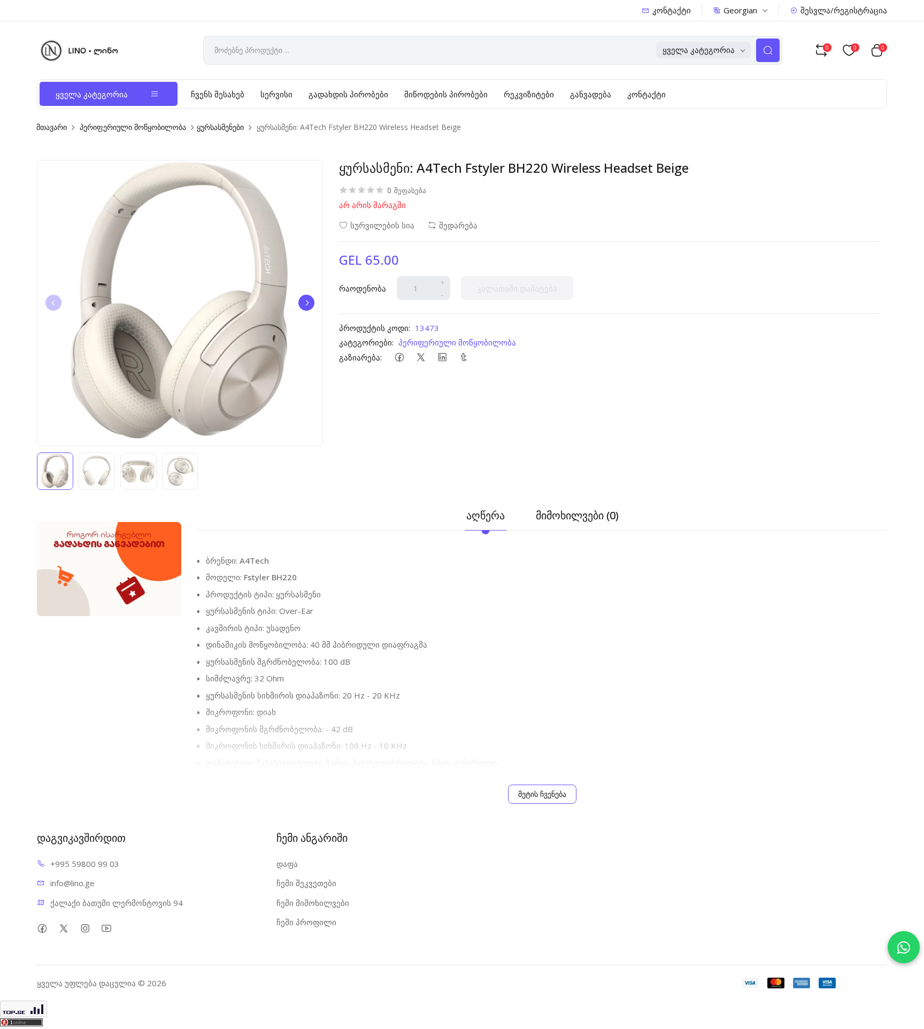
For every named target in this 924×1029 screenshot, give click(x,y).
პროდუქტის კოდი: (374, 327)
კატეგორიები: (366, 342)
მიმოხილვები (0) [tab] (577, 515)
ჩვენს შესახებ (217, 94)
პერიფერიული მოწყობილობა (133, 127)
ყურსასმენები (220, 127)
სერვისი (276, 94)
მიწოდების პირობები (446, 94)
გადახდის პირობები (348, 94)
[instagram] (84, 928)
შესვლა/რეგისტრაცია (843, 10)
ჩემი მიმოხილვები (312, 902)
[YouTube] (106, 928)
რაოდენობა (362, 288)
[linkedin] (442, 357)
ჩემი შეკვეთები (306, 883)
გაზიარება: (360, 357)
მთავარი (51, 127)
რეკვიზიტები (529, 94)
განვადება (590, 94)
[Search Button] (768, 50)
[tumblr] (463, 357)
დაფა (287, 863)
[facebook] (399, 357)
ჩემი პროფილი (306, 922)
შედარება (458, 225)
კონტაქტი (671, 10)
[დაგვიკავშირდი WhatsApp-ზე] (904, 947)
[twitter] (420, 357)
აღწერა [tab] (485, 515)
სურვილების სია (382, 225)
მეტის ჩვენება (542, 794)
